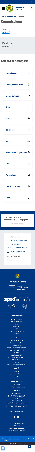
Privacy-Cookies (6, 439)
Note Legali (16, 439)
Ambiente (17, 362)
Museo (9, 141)
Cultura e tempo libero (16, 343)
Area (8, 107)
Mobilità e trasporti (16, 355)
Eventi (16, 376)
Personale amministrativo (16, 331)
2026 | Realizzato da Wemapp (17, 444)
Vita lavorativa (16, 345)
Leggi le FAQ (16, 426)
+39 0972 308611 (16, 400)
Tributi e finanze (16, 360)
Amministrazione (11, 17)
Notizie (17, 371)
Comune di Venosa (20, 8)
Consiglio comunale (14, 84)
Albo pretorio (16, 384)
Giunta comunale (13, 95)
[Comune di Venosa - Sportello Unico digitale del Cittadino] (9, 8)
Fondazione (11, 175)
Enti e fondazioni (16, 326)
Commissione (11, 73)
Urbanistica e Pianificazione (16, 350)
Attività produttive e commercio (16, 348)
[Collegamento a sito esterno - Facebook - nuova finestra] (14, 417)
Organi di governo (16, 321)
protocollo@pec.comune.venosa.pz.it (16, 403)
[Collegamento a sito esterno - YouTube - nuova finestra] (18, 417)
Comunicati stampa (16, 374)
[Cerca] (32, 8)
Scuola (8, 197)
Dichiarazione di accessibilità (16, 430)
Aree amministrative (17, 319)
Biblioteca (10, 129)
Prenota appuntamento (17, 423)
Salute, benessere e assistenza (16, 365)
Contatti (17, 390)
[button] (32, 2)
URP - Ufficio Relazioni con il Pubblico (17, 406)
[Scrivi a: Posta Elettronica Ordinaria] (17, 404)
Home (2, 17)
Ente (8, 163)
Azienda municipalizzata (16, 152)
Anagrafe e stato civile (16, 340)
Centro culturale (13, 186)
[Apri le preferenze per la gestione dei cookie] (3, 448)
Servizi (16, 337)
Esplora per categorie (14, 61)
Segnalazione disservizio (16, 428)
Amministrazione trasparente (16, 387)
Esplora (7, 43)
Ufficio (9, 118)
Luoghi (17, 334)
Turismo (16, 353)
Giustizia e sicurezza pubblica (16, 357)
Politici (16, 329)
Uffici (16, 324)
